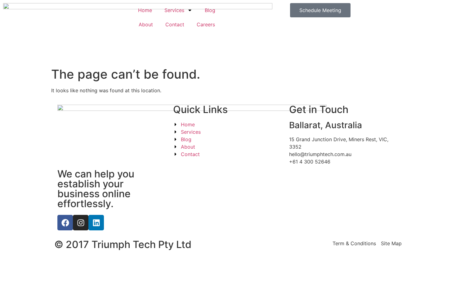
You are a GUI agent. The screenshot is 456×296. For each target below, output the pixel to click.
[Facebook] (65, 222)
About (146, 24)
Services (174, 10)
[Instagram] (80, 222)
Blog (210, 10)
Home (145, 10)
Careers (206, 24)
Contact (174, 24)
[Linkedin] (96, 222)
